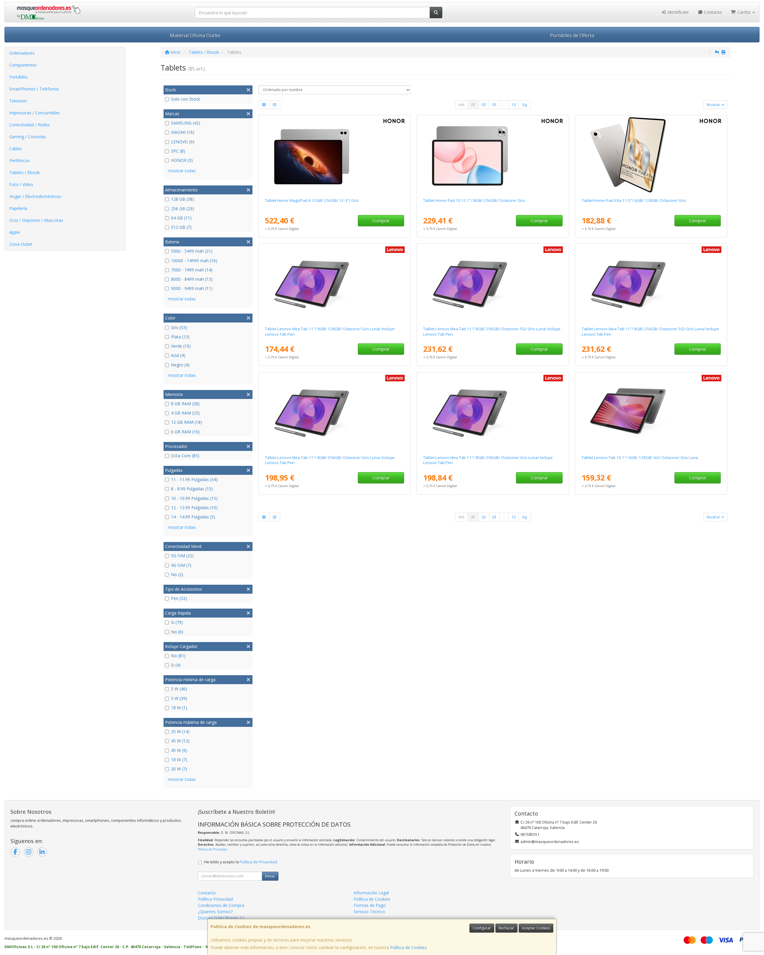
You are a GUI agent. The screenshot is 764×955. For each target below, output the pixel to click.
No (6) (177, 632)
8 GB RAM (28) (185, 403)
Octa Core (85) (185, 455)
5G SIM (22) (182, 555)
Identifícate (677, 12)
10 (514, 104)
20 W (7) (179, 769)
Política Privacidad (215, 899)
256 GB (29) (182, 208)
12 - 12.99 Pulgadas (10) (194, 507)
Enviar (270, 876)
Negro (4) (180, 365)
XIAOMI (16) (182, 132)
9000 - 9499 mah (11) (191, 288)
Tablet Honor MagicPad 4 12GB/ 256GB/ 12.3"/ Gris (312, 200)
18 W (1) (179, 707)
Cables (15, 148)
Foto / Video (21, 184)
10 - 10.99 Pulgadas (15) (194, 498)
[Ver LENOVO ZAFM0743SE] (651, 283)
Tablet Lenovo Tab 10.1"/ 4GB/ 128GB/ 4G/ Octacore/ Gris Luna (640, 457)
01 (473, 104)
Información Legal (371, 893)
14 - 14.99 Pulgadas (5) (193, 517)
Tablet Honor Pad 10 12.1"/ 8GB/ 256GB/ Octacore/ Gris (474, 200)
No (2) (177, 574)
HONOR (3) (182, 160)
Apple (14, 232)
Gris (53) (179, 327)
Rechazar (506, 928)
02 (484, 104)
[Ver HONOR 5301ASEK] (334, 155)
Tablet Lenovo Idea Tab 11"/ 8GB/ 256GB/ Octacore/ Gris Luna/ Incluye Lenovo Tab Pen (330, 460)
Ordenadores (22, 53)
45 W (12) (180, 741)
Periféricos (19, 160)
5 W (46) (179, 689)
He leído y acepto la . (241, 862)
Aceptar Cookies (536, 928)
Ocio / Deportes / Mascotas (36, 220)
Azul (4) (178, 355)
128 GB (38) (182, 199)
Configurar (482, 928)
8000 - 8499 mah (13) (191, 279)
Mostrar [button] (714, 104)
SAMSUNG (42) (185, 123)
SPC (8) (178, 151)
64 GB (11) (181, 218)
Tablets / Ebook (24, 172)
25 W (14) (180, 731)
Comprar (380, 220)
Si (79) (177, 622)
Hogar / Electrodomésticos (35, 196)
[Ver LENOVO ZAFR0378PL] (493, 412)
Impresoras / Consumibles (34, 113)
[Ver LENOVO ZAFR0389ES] (334, 283)
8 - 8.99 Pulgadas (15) (192, 489)
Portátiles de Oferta (572, 35)
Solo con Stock (185, 99)
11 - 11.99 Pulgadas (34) (194, 479)
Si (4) (176, 665)
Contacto (712, 12)
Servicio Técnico (369, 911)
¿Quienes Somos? (215, 911)
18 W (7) (179, 759)
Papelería (18, 208)
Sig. (525, 104)
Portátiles (18, 77)
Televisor (18, 101)
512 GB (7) (181, 227)
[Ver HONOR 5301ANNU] (493, 155)
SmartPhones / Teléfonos (34, 89)
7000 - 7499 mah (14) (191, 270)
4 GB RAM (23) (185, 413)
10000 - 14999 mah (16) (194, 260)
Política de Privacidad (212, 849)
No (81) (178, 655)
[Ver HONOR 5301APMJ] (651, 155)
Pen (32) (179, 598)
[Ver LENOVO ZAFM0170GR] (493, 283)
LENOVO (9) (182, 142)
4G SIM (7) (181, 565)
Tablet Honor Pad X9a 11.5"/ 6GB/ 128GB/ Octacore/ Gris (634, 200)
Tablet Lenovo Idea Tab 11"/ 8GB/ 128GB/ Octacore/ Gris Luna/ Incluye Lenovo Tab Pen (330, 331)
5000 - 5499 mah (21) (191, 251)
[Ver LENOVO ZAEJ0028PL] (651, 412)
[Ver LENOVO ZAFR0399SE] (334, 412)
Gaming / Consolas (27, 136)
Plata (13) (180, 337)
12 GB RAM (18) (186, 422)
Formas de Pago (370, 905)
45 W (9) (179, 750)
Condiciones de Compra (221, 905)
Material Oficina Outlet (195, 35)
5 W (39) (179, 698)
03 (494, 104)
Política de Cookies (408, 947)
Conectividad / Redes (29, 125)
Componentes (23, 65)
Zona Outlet (21, 244)
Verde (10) (181, 346)
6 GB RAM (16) (185, 431)
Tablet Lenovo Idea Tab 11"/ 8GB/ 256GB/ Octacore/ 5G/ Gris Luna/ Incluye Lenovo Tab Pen (491, 331)
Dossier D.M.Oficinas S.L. (222, 918)
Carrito (744, 12)
